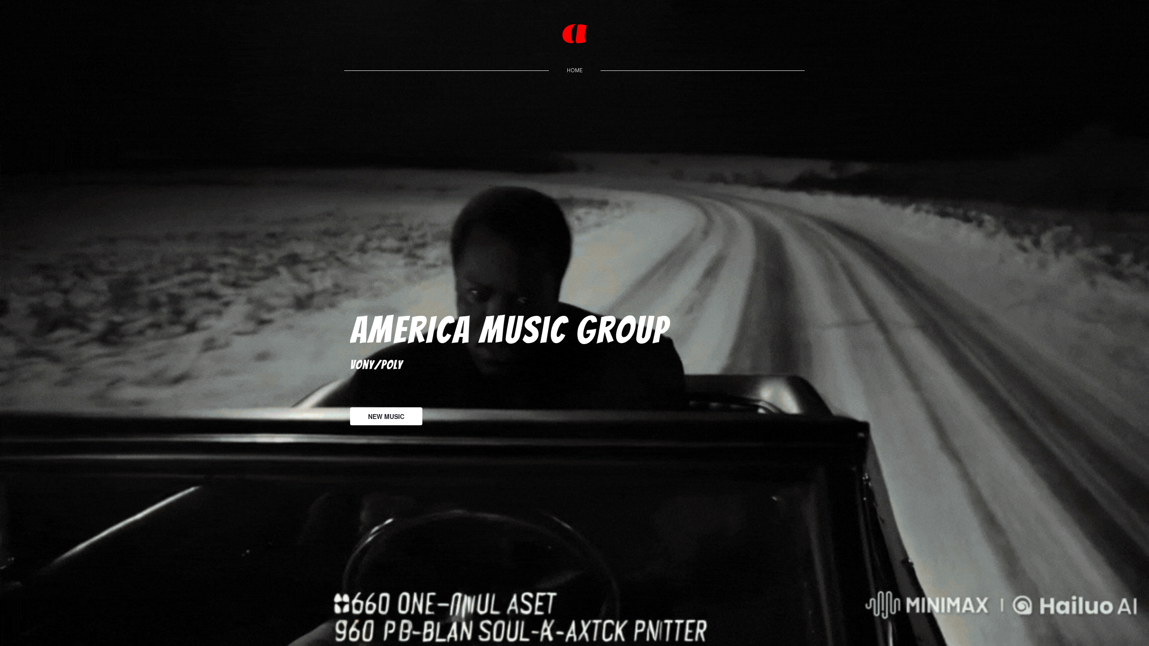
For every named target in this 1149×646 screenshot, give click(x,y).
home (575, 70)
